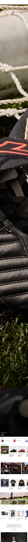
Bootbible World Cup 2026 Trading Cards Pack (11, 518)
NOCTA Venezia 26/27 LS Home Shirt (21, 488)
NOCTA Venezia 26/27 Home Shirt (12, 488)
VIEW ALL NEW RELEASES (4, 487)
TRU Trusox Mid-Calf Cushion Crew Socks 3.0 (20, 518)
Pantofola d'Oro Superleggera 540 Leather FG (11, 455)
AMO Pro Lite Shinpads (3, 518)
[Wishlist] (7, 510)
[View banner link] (14, 496)
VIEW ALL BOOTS (3, 454)
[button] (25, 437)
